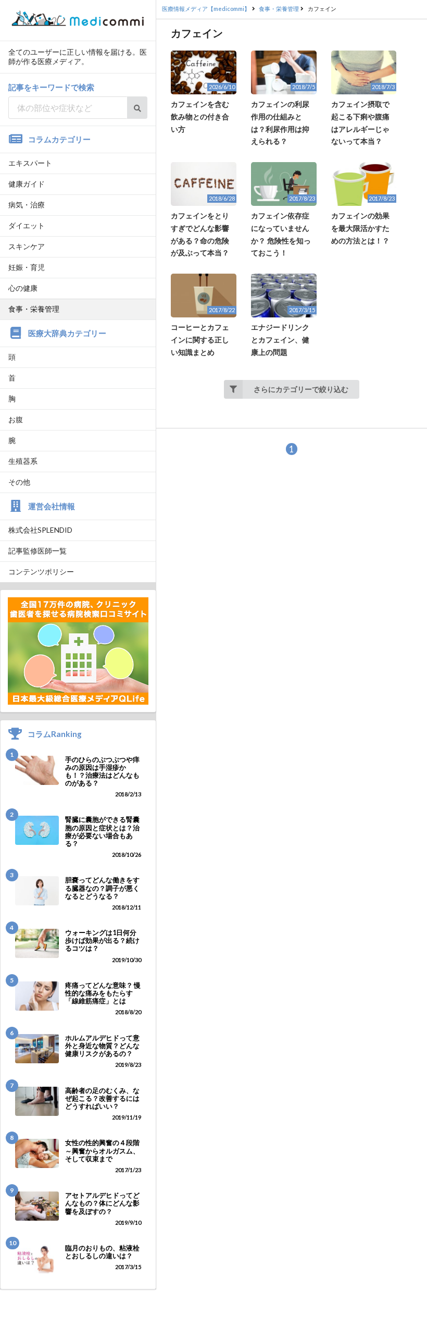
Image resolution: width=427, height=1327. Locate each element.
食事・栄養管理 (33, 308)
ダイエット (26, 225)
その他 (19, 481)
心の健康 (22, 288)
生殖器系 (22, 461)
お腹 (15, 419)
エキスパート (30, 162)
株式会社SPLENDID (40, 529)
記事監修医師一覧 (37, 550)
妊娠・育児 (26, 267)
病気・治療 (26, 204)
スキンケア (26, 246)
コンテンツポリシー (41, 571)
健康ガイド (26, 183)
